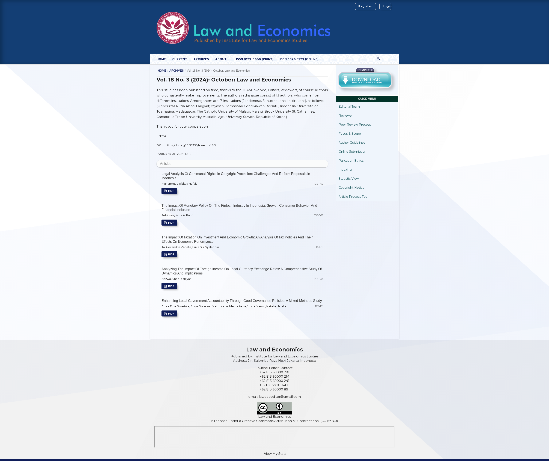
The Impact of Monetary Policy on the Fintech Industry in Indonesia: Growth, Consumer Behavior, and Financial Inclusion (239, 208)
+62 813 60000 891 (275, 389)
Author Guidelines (352, 143)
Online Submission (352, 152)
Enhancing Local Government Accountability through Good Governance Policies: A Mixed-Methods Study (241, 301)
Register (365, 6)
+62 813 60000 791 (274, 372)
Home (161, 59)
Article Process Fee (353, 197)
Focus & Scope (350, 134)
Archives (201, 59)
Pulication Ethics (351, 161)
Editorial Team (349, 106)
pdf (171, 191)
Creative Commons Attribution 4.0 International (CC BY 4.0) (290, 421)
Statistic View (349, 179)
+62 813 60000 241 (274, 381)
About (221, 59)
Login (387, 6)
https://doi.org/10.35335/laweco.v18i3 (191, 145)
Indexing (345, 170)
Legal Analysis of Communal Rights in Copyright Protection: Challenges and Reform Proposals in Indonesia (235, 176)
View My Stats (275, 454)
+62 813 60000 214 (274, 376)
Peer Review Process (355, 125)
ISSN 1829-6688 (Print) (254, 59)
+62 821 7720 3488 (274, 385)
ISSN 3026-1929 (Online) (299, 59)
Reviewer (346, 116)
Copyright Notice (351, 188)
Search (385, 58)
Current (179, 59)
